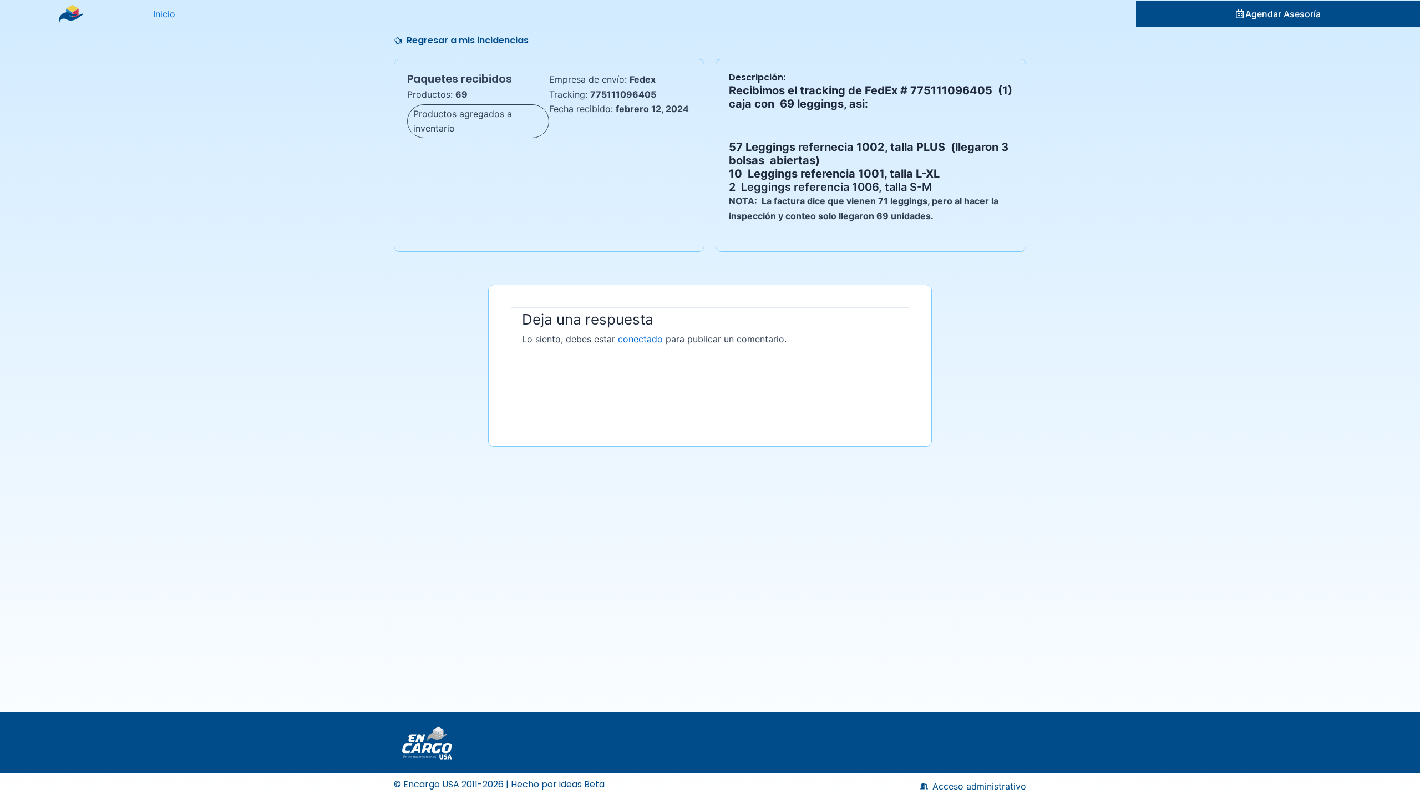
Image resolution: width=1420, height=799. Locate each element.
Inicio (164, 13)
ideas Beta (582, 784)
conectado (640, 339)
